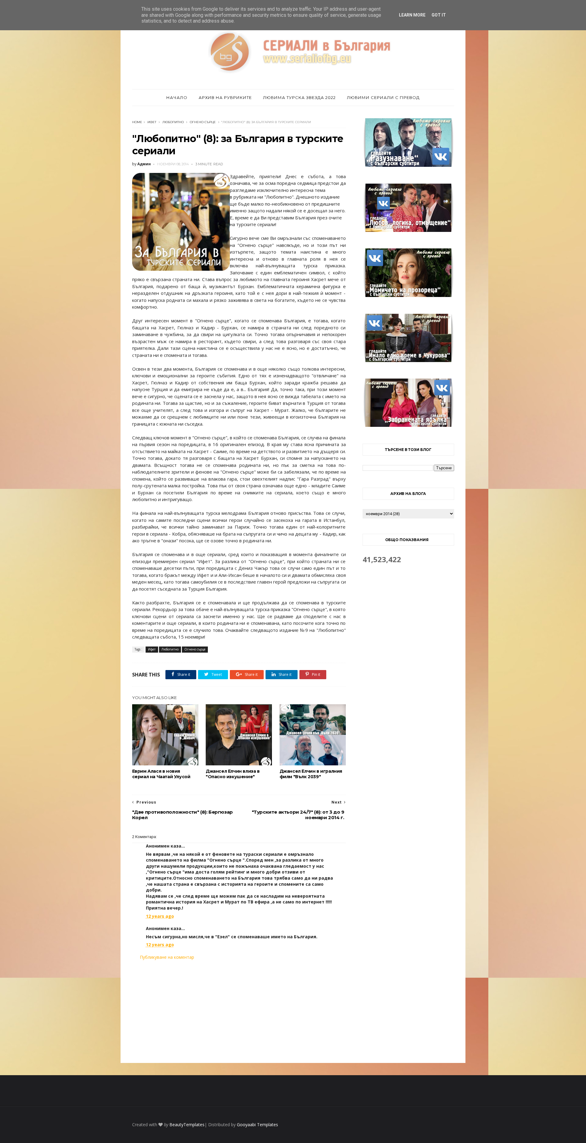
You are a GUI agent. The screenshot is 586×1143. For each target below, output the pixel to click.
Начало (176, 97)
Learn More (412, 15)
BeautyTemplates (186, 1124)
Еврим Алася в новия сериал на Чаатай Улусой (161, 773)
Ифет (151, 122)
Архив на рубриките (225, 97)
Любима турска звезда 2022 (299, 97)
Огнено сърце (203, 122)
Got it (439, 15)
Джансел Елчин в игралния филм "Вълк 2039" (311, 773)
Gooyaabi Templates (257, 1124)
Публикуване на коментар (167, 957)
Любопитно (173, 122)
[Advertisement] (239, 1011)
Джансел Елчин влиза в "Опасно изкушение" (233, 773)
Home (137, 122)
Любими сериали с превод (383, 97)
